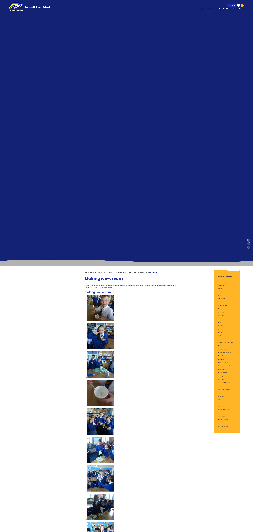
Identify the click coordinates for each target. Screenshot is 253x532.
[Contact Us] (238, 5)
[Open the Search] (242, 5)
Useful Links (232, 5)
